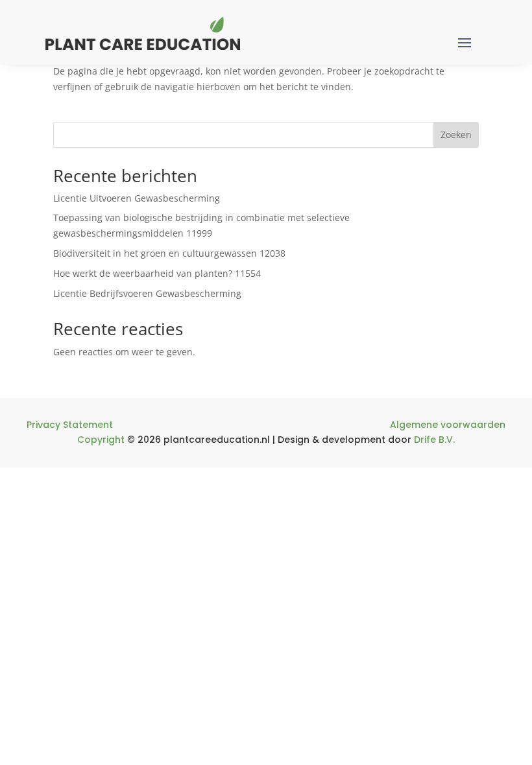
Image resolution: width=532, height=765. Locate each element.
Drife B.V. (434, 439)
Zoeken (456, 134)
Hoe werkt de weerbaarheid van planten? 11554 (157, 273)
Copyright (101, 439)
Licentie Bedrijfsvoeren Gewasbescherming (147, 293)
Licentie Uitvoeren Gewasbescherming (136, 198)
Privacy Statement (70, 424)
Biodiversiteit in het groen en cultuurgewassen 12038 (169, 253)
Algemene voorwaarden (447, 424)
